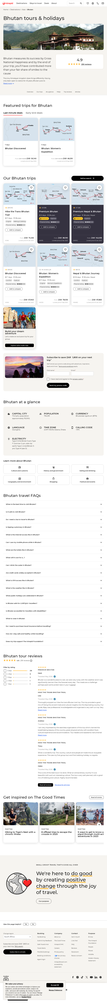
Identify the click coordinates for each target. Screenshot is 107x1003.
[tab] (12, 112)
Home (5, 10)
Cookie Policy (26, 997)
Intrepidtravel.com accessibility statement (60, 964)
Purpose (91, 933)
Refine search (86, 178)
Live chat (74, 940)
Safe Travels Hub (43, 944)
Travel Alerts (41, 948)
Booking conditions (44, 955)
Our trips (40, 92)
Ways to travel (36, 3)
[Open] (31, 660)
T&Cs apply (19, 946)
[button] (31, 187)
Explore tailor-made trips (19, 345)
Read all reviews (45, 785)
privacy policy (78, 379)
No (33, 924)
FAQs (58, 92)
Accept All (55, 985)
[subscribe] (102, 3)
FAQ (72, 944)
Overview (30, 92)
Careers (56, 948)
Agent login (41, 959)
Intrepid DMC (59, 944)
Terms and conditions (66, 366)
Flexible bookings (43, 952)
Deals (46, 3)
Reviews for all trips (62, 785)
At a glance (50, 92)
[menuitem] (8, 3)
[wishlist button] (31, 187)
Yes (26, 924)
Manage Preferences (55, 990)
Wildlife (91, 954)
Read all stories (96, 797)
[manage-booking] (92, 3)
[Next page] (99, 824)
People (90, 947)
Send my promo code (58, 385)
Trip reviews (68, 92)
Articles (77, 92)
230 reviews (86, 64)
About (54, 3)
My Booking (41, 937)
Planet (90, 950)
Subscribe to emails (17, 952)
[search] (73, 3)
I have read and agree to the (67, 379)
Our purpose (44, 901)
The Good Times (59, 940)
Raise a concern (76, 955)
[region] (34, 990)
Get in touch (75, 937)
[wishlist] (87, 3)
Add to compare (15, 230)
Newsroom (75, 952)
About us (57, 937)
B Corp (90, 937)
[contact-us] (97, 3)
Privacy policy (59, 952)
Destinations (21, 3)
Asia (23, 10)
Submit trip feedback (44, 940)
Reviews (74, 948)
